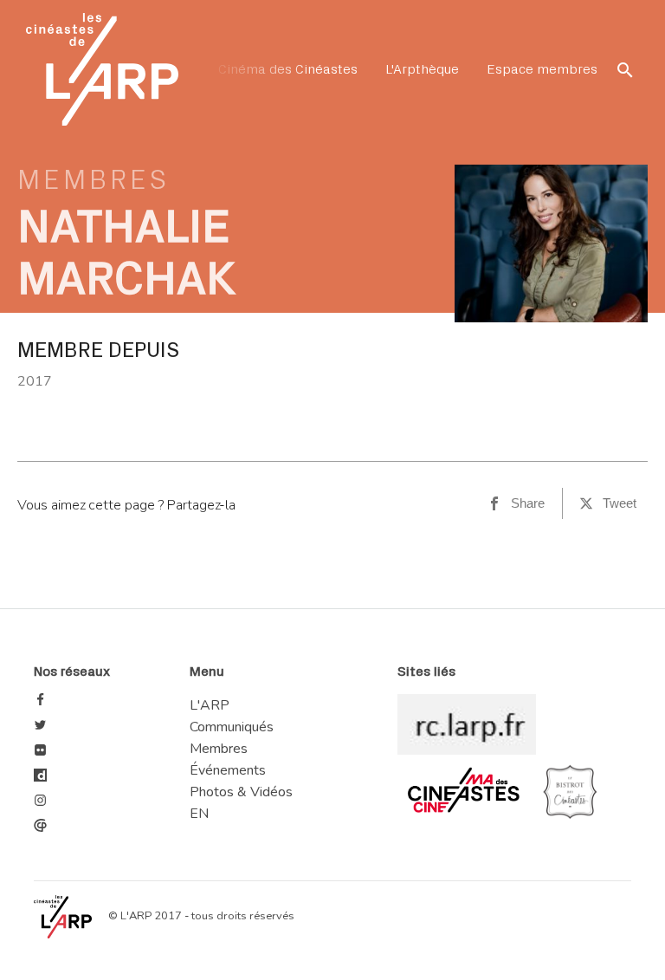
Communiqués (232, 727)
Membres (93, 180)
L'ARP (209, 705)
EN (199, 814)
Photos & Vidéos (241, 792)
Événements (228, 770)
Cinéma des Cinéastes (288, 69)
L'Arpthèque (422, 69)
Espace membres (542, 69)
